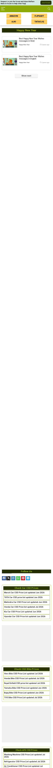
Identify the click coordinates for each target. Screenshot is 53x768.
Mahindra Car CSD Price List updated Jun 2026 (25, 602)
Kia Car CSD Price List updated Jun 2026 (22, 612)
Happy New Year (24, 45)
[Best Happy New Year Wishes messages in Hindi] (10, 43)
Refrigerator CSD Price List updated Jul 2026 (24, 761)
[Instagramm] (13, 578)
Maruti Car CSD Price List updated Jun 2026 (24, 592)
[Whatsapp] (18, 578)
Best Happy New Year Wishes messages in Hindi (31, 39)
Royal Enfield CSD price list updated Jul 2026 (24, 683)
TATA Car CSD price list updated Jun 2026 (23, 597)
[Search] (49, 8)
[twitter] (8, 578)
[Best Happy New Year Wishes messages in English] (10, 61)
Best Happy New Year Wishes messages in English (31, 57)
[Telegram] (28, 578)
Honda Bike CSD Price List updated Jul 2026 (24, 678)
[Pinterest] (23, 578)
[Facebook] (4, 578)
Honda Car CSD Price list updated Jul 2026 (23, 607)
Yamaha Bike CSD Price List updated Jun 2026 (25, 688)
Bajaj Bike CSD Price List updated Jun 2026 (24, 693)
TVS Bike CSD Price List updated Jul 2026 (23, 697)
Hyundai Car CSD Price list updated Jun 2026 (24, 616)
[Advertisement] (26, 643)
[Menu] (3, 8)
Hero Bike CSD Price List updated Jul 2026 (23, 673)
